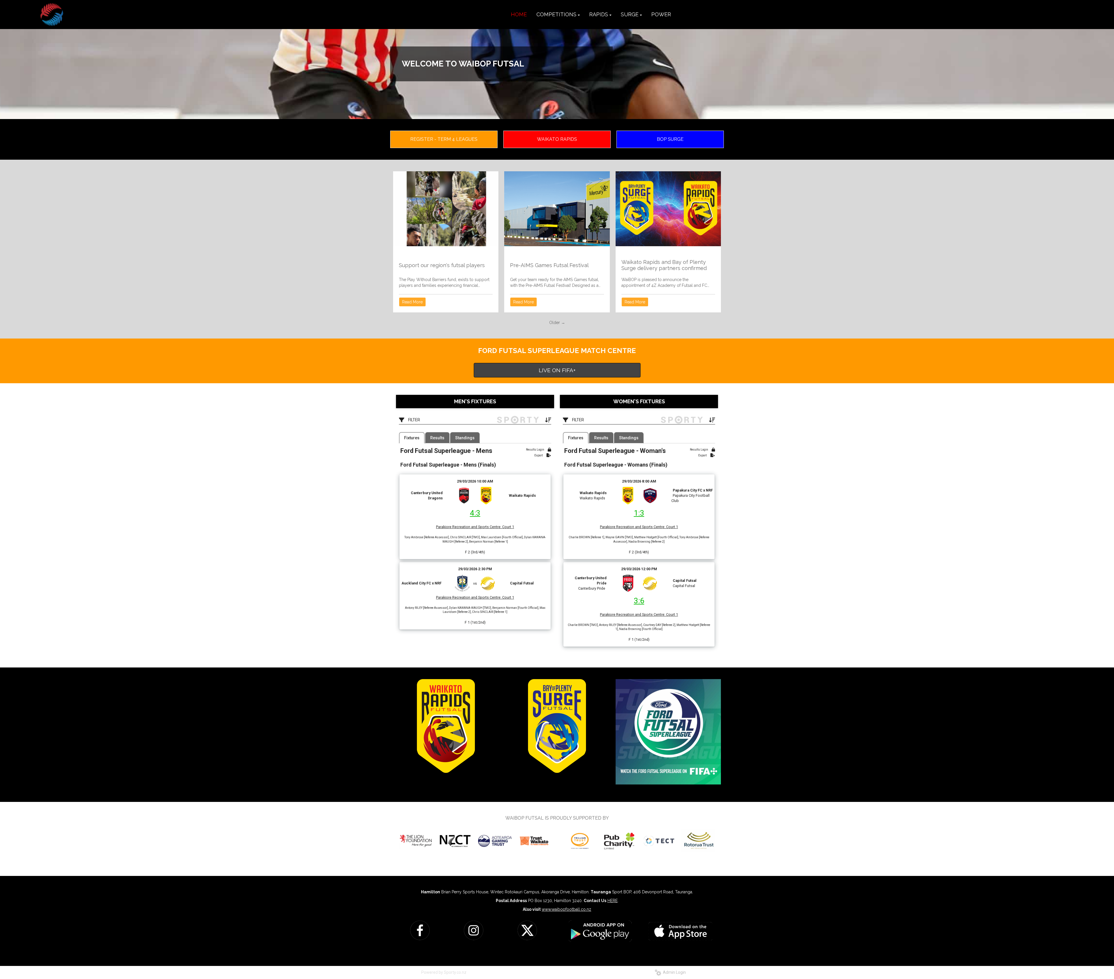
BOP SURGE (670, 139)
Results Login (535, 449)
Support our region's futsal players (442, 265)
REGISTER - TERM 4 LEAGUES (444, 139)
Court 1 (507, 527)
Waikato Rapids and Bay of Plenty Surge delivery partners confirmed (664, 265)
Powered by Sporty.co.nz (443, 972)
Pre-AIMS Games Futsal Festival (549, 265)
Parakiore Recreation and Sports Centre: (468, 527)
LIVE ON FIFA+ (557, 370)
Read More (412, 302)
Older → (557, 322)
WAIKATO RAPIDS (557, 139)
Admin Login (673, 972)
